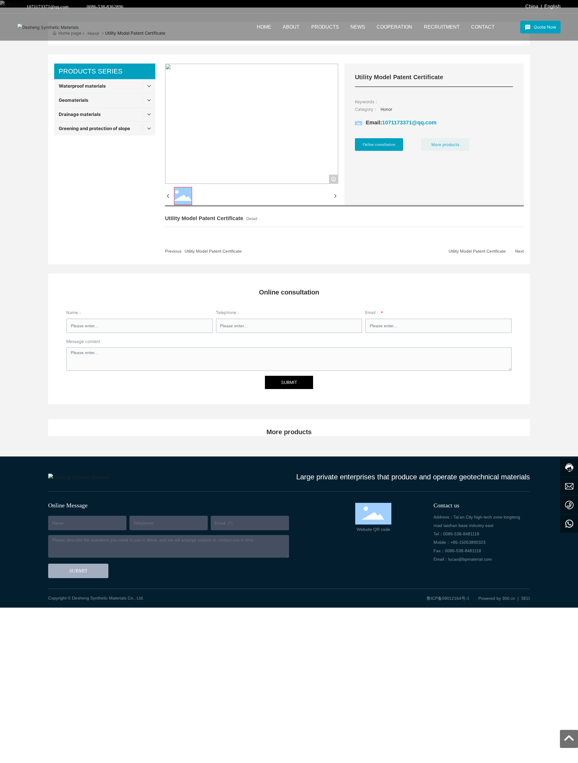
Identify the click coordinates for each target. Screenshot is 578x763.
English (552, 6)
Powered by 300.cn (496, 598)
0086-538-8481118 (461, 533)
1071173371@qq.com (47, 6)
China (531, 6)
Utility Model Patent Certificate (213, 251)
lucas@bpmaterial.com (470, 559)
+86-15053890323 (468, 542)
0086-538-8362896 (105, 6)
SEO (525, 598)
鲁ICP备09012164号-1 (448, 598)
